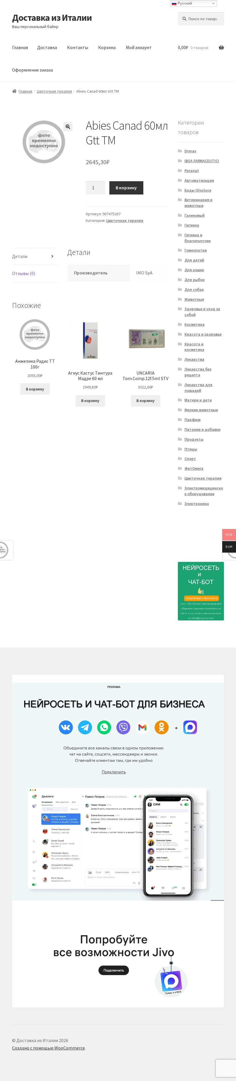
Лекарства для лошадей (198, 387)
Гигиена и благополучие (197, 237)
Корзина (107, 47)
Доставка (47, 47)
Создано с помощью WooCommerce (48, 1048)
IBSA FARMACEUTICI (201, 160)
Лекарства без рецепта (197, 371)
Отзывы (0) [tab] (23, 273)
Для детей (194, 260)
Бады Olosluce (197, 190)
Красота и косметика (194, 346)
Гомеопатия (195, 250)
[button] (68, 126)
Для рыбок (194, 279)
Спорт (190, 458)
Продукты (193, 439)
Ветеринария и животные (198, 202)
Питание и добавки (202, 429)
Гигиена (191, 225)
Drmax (190, 151)
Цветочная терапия (54, 91)
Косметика (194, 324)
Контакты (77, 47)
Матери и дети (198, 400)
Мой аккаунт (139, 47)
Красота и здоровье (203, 334)
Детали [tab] (19, 256)
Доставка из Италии (52, 17)
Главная (20, 47)
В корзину (126, 187)
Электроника (196, 503)
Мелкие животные (201, 409)
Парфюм (192, 419)
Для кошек (194, 269)
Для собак (194, 289)
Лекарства (194, 359)
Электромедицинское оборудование (203, 490)
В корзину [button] (35, 389)
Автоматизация (199, 180)
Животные (194, 299)
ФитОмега (193, 468)
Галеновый (194, 215)
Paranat (191, 170)
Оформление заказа (32, 70)
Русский (184, 3)
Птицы (190, 449)
